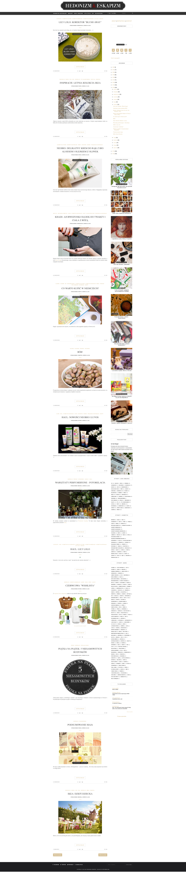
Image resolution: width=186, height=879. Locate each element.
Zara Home (113, 674)
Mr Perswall (127, 635)
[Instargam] (117, 50)
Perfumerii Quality (83, 521)
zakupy (86, 284)
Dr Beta (121, 595)
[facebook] (108, 13)
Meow (120, 631)
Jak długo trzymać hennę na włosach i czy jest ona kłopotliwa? (122, 397)
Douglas (116, 595)
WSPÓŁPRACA (121, 21)
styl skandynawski (85, 79)
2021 (113, 69)
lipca (115, 102)
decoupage (121, 485)
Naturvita (84, 144)
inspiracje (77, 79)
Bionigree (113, 584)
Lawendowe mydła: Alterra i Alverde (122, 370)
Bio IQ (112, 582)
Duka (121, 597)
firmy (124, 521)
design (67, 79)
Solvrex (125, 661)
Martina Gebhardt (115, 629)
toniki (124, 551)
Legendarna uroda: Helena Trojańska (122, 238)
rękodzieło (127, 500)
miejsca (118, 494)
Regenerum (113, 652)
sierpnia (115, 99)
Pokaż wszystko (130, 711)
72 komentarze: (56, 405)
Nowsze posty (57, 854)
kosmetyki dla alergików (68, 544)
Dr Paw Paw (127, 595)
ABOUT (114, 21)
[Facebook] (125, 50)
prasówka (113, 498)
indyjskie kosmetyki (62, 213)
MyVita (112, 637)
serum (112, 549)
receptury (125, 546)
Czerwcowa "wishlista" (80, 585)
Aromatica (120, 573)
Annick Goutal (125, 571)
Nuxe (119, 644)
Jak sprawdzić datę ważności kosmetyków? (121, 344)
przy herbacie (75, 284)
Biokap (117, 582)
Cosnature (113, 590)
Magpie (117, 627)
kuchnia (72, 348)
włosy (120, 553)
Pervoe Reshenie (114, 650)
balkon (116, 483)
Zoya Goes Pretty (115, 676)
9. (85, 625)
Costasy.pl (59, 18)
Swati (123, 663)
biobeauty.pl (123, 676)
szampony (119, 551)
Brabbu (128, 586)
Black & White (115, 689)
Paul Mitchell (114, 648)
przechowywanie (121, 498)
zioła (90, 479)
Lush (127, 625)
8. (84, 625)
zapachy (87, 479)
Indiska (124, 614)
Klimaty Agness (115, 702)
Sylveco (128, 663)
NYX (125, 637)
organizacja (124, 494)
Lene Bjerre (126, 622)
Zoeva (128, 674)
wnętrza (98, 79)
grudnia (115, 89)
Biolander (122, 582)
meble (88, 790)
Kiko (126, 616)
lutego (115, 145)
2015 (113, 84)
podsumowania (82, 721)
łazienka (113, 509)
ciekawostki (113, 485)
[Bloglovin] (121, 50)
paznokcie (121, 542)
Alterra (58, 283)
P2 (115, 646)
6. (81, 625)
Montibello (120, 635)
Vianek (125, 667)
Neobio (89, 144)
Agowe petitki (115, 688)
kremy (79, 144)
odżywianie (113, 540)
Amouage (123, 569)
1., (74, 625)
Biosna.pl (119, 584)
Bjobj (129, 584)
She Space (119, 659)
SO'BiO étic (113, 657)
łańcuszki (128, 555)
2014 (113, 87)
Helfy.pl (55, 213)
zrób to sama (120, 507)
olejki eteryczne (90, 213)
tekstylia (93, 79)
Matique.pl (123, 629)
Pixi (121, 650)
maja (115, 137)
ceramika (126, 483)
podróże (102, 283)
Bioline (128, 582)
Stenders (118, 663)
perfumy (75, 479)
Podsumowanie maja (80, 724)
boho (121, 483)
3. (77, 625)
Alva (127, 567)
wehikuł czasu (114, 553)
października (117, 94)
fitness (129, 521)
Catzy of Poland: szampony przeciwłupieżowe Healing (122, 290)
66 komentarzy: (56, 275)
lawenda (113, 534)
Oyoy (112, 646)
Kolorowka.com (114, 618)
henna (117, 523)
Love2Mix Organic (115, 625)
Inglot (129, 614)
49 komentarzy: (56, 136)
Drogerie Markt (71, 283)
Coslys (126, 588)
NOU (122, 637)
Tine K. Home (113, 667)
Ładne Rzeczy (127, 507)
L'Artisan (122, 618)
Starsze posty (102, 854)
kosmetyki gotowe (66, 18)
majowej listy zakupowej (60, 593)
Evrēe (123, 605)
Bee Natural (123, 578)
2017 (113, 79)
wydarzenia (81, 479)
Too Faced (120, 667)
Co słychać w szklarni (116, 703)
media (97, 283)
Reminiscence (127, 652)
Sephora (113, 659)
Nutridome (113, 644)
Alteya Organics (120, 567)
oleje (84, 213)
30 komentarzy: (56, 470)
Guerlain (120, 610)
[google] (111, 13)
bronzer (113, 519)
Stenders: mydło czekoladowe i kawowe (121, 423)
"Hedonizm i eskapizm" (91, 869)
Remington (120, 652)
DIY (93, 13)
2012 (113, 153)
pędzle (119, 546)
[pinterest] (110, 13)
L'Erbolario (113, 620)
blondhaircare (115, 706)
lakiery (82, 582)
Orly (127, 644)
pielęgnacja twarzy (115, 544)
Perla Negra (121, 648)
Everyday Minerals (115, 605)
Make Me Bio (123, 627)
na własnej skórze (115, 536)
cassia (118, 519)
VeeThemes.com (105, 869)
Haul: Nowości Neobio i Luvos (80, 417)
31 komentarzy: (56, 573)
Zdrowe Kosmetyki (121, 674)
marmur (120, 492)
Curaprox (127, 590)
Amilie (118, 569)
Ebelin (112, 599)
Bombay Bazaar (122, 586)
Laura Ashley (114, 622)
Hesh (118, 612)
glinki (57, 413)
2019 (113, 74)
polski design (127, 496)
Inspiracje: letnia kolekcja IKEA (80, 82)
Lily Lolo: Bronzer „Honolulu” (122, 264)
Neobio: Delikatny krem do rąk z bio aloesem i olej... (121, 111)
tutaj (57, 260)
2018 (113, 77)
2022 (113, 67)
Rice (117, 654)
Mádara (117, 637)
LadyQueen (120, 620)
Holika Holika (124, 612)
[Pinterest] (113, 50)
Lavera (120, 622)
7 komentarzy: (56, 849)
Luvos (75, 413)
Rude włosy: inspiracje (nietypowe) (122, 213)
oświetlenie (113, 496)
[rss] (116, 13)
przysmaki (87, 348)
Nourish (123, 642)
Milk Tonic (125, 631)
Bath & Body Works (115, 578)
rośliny (121, 500)
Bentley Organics (124, 580)
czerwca (115, 104)
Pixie (125, 650)
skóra (122, 549)
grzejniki (113, 490)
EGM (125, 597)
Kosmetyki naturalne (60, 13)
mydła (128, 534)
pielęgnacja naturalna (97, 144)
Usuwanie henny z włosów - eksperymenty (122, 317)
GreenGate (113, 610)
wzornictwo (121, 505)
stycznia (116, 147)
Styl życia (87, 13)
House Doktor (114, 614)
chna (122, 519)
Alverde (62, 283)
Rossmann (81, 284)
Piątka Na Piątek (85, 645)
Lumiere (122, 625)
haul (61, 413)
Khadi (69, 213)
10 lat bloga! (115, 444)
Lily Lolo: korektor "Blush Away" (80, 22)
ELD (128, 597)
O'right (123, 644)
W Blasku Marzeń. (116, 692)
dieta (120, 521)
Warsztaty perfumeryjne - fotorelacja (80, 482)
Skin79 (124, 659)
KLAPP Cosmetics (114, 616)
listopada (116, 91)
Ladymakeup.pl (128, 620)
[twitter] (113, 13)
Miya (126, 633)
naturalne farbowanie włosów (117, 538)
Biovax (124, 584)
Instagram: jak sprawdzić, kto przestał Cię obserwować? (122, 187)
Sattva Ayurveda (125, 657)
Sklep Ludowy (114, 661)
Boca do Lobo (114, 586)
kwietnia (116, 140)
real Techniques (114, 678)
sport (89, 582)
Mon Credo (113, 635)
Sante (119, 657)
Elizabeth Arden (122, 601)
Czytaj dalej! (80, 66)
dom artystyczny (116, 697)
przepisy (82, 348)
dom (70, 79)
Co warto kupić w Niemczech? (80, 288)
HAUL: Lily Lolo (80, 549)
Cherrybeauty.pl (119, 588)
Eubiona (124, 603)
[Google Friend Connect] (130, 50)
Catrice (112, 588)
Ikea (73, 79)
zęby (123, 555)
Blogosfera (99, 13)
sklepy (112, 502)
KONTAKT (129, 21)
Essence (119, 603)
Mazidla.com (113, 631)
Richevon (122, 654)
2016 (113, 82)
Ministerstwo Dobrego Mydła (117, 633)
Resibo (112, 654)
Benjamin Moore (114, 580)
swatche (113, 551)
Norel (118, 642)
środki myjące (114, 557)
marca (115, 142)
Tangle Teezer (122, 665)
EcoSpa (117, 599)
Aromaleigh (113, 573)
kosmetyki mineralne (77, 18)
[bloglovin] (114, 13)
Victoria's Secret (115, 669)
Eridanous (113, 603)
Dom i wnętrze (78, 13)
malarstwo (113, 492)
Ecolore (123, 599)
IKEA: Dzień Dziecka (80, 793)
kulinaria (77, 348)
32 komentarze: (56, 340)
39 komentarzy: (56, 536)
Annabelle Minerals (115, 571)
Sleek (120, 661)
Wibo (127, 669)
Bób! (80, 351)
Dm (65, 283)
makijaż (101, 18)
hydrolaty (123, 523)
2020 (113, 72)
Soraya (112, 663)
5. (80, 625)
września (116, 96)
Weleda (122, 669)
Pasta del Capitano (122, 646)
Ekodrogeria (114, 601)
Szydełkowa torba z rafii (117, 699)
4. (78, 625)
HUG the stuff (126, 610)
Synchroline (114, 665)
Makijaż (70, 13)
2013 (113, 151)
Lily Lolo (96, 18)
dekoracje (62, 79)
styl (118, 502)
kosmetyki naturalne (88, 18)
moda (86, 582)
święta (118, 509)
